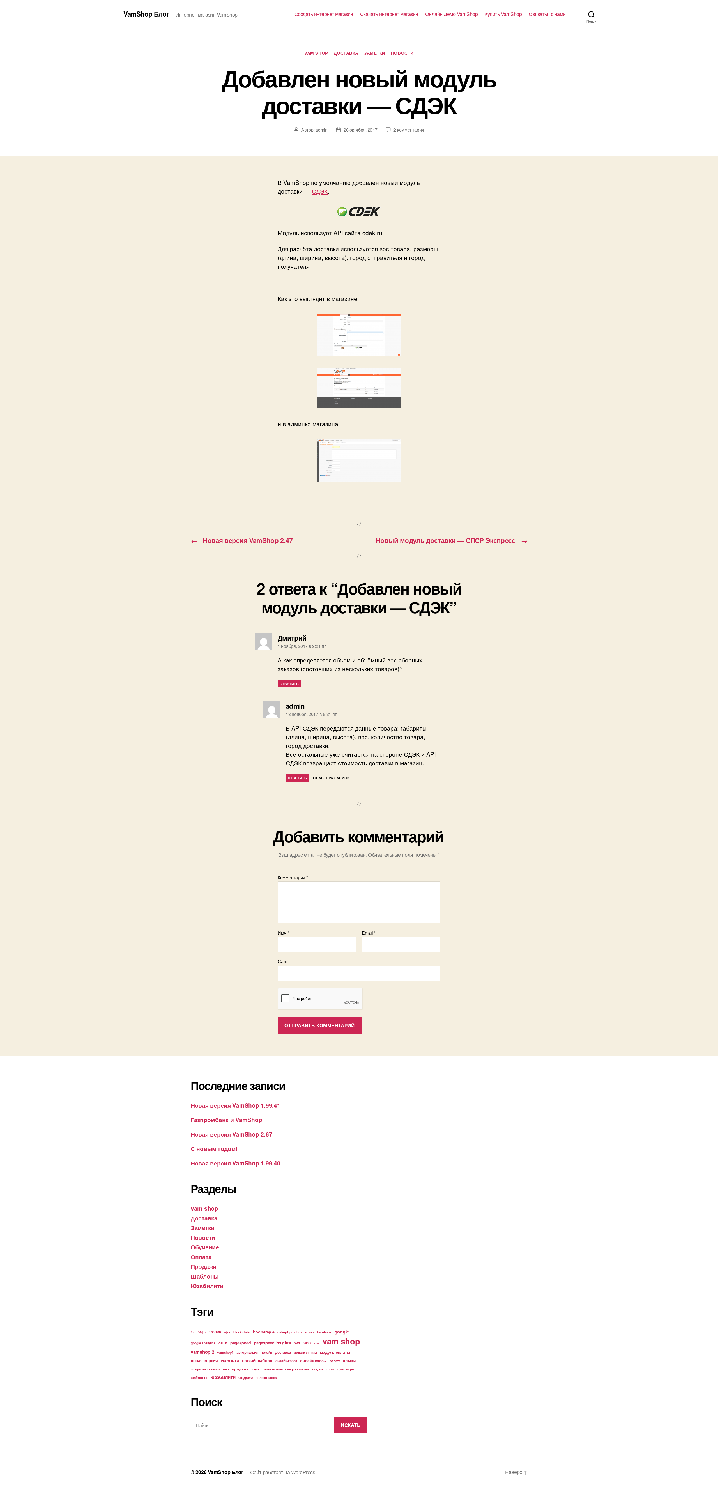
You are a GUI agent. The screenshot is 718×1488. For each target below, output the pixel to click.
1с (192, 1332)
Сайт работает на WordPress (282, 1472)
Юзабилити (207, 1285)
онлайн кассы (313, 1360)
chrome (300, 1332)
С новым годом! (214, 1148)
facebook (324, 1332)
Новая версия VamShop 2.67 (231, 1134)
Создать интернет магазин (323, 14)
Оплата (201, 1256)
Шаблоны (205, 1276)
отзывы (349, 1360)
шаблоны (199, 1377)
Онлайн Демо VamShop (451, 14)
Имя (283, 933)
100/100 (215, 1332)
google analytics (203, 1343)
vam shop (316, 53)
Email (369, 933)
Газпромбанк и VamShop (226, 1119)
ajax (227, 1332)
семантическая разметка (286, 1369)
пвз (226, 1369)
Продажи (204, 1266)
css (311, 1332)
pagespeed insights (272, 1343)
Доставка (346, 53)
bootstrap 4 (263, 1332)
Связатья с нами (547, 14)
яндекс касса (266, 1377)
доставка (283, 1352)
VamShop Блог (146, 13)
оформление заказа (205, 1369)
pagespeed (240, 1343)
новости (230, 1360)
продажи (240, 1369)
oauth (222, 1343)
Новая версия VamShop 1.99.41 (235, 1105)
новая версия (204, 1360)
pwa (297, 1343)
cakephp (284, 1332)
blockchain (241, 1332)
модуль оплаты (335, 1352)
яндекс (245, 1377)
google (342, 1331)
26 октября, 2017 (361, 129)
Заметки (374, 53)
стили (330, 1369)
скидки (317, 1369)
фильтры (346, 1369)
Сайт (283, 961)
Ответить (289, 683)
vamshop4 (225, 1352)
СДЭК (320, 191)
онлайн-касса (286, 1360)
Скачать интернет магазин (389, 14)
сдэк (255, 1369)
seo (307, 1343)
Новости (402, 53)
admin (322, 129)
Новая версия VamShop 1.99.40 (235, 1163)
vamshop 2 (202, 1351)
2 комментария (408, 129)
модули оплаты (305, 1352)
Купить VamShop (503, 14)
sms (316, 1343)
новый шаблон (257, 1360)
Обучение (205, 1247)
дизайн (267, 1352)
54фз (201, 1332)
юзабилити (223, 1377)
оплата (335, 1361)
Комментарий (293, 877)
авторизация (247, 1352)
